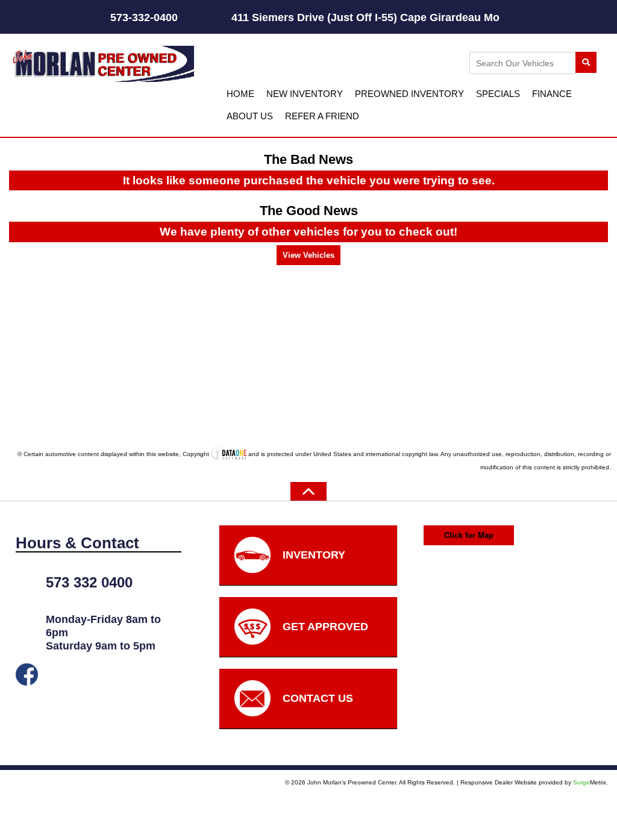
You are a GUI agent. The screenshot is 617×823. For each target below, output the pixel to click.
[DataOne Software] (228, 454)
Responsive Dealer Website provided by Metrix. (534, 782)
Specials (498, 94)
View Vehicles (308, 255)
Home (240, 94)
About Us (250, 116)
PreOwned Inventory (409, 94)
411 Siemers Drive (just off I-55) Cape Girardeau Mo (413, 17)
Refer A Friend (322, 116)
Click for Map (468, 534)
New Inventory (304, 94)
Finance (552, 94)
